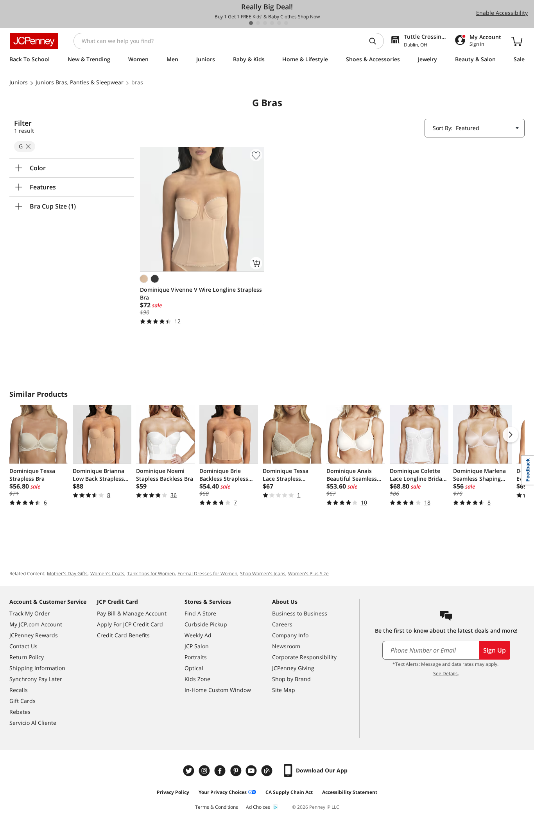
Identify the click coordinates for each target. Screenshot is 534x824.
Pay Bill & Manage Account (132, 613)
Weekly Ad (198, 635)
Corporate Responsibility (304, 657)
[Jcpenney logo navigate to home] (33, 41)
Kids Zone (197, 679)
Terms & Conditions (216, 807)
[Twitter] (189, 771)
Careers (282, 624)
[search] (375, 41)
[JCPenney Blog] (268, 771)
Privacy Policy (173, 792)
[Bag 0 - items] (517, 41)
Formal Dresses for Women (207, 573)
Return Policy (26, 657)
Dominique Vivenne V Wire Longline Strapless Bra (201, 293)
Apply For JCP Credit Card (130, 624)
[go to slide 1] (251, 23)
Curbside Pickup (206, 624)
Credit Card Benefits (123, 635)
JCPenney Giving (293, 668)
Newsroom (286, 646)
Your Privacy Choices (223, 792)
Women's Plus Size (308, 573)
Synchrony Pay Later (35, 679)
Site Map (283, 690)
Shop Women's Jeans (262, 573)
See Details (445, 673)
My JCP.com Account (35, 624)
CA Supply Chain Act (289, 792)
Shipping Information (37, 668)
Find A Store (200, 613)
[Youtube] (252, 771)
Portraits (196, 657)
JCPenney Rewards (33, 635)
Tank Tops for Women (151, 573)
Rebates (19, 711)
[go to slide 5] (279, 23)
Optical (194, 668)
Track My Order (29, 613)
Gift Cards (22, 701)
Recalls (18, 690)
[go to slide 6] (286, 23)
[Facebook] (221, 771)
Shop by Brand (291, 679)
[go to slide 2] (258, 23)
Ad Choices (258, 807)
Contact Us (23, 646)
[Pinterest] (236, 771)
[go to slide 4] (272, 23)
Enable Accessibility (502, 12)
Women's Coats (107, 573)
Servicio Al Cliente (32, 722)
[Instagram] (205, 771)
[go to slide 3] (265, 23)
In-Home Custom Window (218, 690)
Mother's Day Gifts (67, 573)
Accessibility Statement (349, 792)
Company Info (290, 635)
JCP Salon (197, 646)
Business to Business (299, 613)
